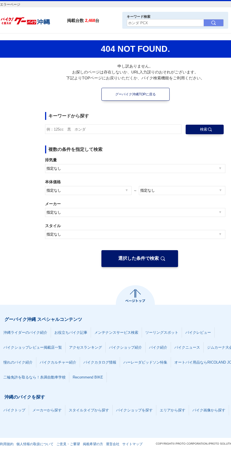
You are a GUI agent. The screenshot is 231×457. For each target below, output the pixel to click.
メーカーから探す (47, 410)
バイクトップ (14, 410)
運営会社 (112, 444)
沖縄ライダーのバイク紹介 (25, 332)
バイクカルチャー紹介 (58, 362)
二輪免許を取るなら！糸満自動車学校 (34, 377)
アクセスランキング (85, 347)
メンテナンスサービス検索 (116, 332)
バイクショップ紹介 (125, 347)
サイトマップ (132, 444)
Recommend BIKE (88, 377)
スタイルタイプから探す (89, 410)
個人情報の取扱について (35, 444)
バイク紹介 (158, 347)
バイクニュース (187, 347)
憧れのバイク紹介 (18, 362)
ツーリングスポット (161, 332)
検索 (203, 129)
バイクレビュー (198, 332)
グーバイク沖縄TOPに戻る (135, 94)
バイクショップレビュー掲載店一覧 (32, 347)
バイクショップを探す (134, 410)
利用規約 (7, 444)
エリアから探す (172, 410)
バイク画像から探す (208, 410)
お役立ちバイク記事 (70, 332)
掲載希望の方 (93, 444)
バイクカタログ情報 (99, 362)
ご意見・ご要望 (68, 444)
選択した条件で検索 (138, 258)
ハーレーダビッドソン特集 (145, 362)
